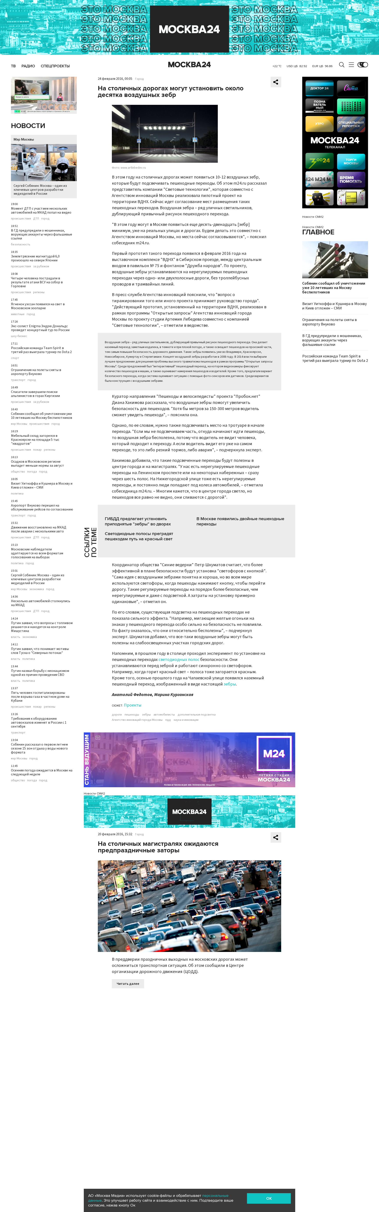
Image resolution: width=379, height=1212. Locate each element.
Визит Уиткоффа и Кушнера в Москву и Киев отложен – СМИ (41, 485)
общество (18, 471)
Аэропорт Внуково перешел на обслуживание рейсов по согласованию (42, 507)
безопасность (20, 244)
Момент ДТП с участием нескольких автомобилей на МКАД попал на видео (41, 210)
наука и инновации (186, 719)
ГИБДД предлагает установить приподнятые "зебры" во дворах (138, 521)
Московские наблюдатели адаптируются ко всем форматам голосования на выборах (37, 553)
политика (17, 493)
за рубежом (41, 266)
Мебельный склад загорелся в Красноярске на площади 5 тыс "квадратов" (35, 439)
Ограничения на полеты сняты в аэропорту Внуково (36, 372)
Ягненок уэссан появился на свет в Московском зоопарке (38, 306)
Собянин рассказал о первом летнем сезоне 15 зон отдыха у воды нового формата (39, 748)
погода (32, 471)
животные (18, 314)
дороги (117, 714)
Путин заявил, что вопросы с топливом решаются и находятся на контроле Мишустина (42, 627)
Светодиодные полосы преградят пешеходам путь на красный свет (139, 536)
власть (15, 637)
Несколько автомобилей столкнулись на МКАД (40, 603)
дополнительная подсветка (197, 714)
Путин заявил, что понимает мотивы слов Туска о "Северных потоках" (40, 650)
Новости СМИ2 (94, 793)
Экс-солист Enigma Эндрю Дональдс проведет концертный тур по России (40, 328)
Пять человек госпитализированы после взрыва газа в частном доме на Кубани (40, 696)
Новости (28, 126)
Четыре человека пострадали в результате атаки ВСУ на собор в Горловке (37, 282)
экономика (36, 589)
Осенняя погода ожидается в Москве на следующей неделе (41, 772)
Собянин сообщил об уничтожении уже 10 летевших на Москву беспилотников (41, 415)
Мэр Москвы (24, 139)
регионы (39, 292)
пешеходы (132, 714)
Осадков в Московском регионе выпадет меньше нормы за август (37, 463)
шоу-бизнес (19, 336)
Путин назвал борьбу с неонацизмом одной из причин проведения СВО (40, 672)
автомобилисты (164, 714)
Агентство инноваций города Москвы (137, 719)
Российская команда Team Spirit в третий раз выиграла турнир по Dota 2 (41, 350)
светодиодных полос (179, 660)
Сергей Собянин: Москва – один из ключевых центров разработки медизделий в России (40, 189)
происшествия (21, 218)
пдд (168, 719)
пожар (37, 449)
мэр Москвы (19, 423)
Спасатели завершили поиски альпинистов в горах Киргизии (35, 393)
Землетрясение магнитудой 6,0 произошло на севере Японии (35, 258)
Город (139, 79)
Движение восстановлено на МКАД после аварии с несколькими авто (38, 529)
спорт (15, 358)
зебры (230, 684)
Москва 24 (189, 64)
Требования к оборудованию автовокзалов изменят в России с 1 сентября (38, 722)
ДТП (36, 218)
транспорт (18, 380)
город (45, 218)
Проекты (132, 705)
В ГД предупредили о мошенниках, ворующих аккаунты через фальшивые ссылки (41, 234)
